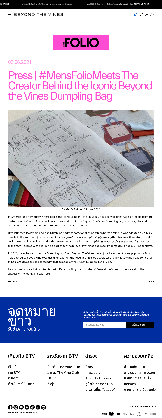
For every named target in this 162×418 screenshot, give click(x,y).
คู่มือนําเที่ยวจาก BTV (99, 384)
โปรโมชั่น (53, 378)
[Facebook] (10, 407)
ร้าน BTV (14, 372)
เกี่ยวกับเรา (15, 367)
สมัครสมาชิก (138, 325)
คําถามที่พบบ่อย (134, 367)
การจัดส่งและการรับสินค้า (141, 372)
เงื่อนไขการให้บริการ (21, 384)
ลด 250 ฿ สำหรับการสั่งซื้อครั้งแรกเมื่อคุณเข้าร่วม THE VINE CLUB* (110, 4)
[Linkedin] (38, 407)
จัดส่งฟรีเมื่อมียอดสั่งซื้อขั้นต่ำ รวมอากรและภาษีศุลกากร (40, 4)
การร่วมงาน (93, 372)
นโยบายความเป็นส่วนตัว (140, 389)
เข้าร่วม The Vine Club (63, 372)
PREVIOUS (12, 281)
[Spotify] (43, 407)
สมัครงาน (14, 378)
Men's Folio (72, 209)
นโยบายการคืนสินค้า (137, 378)
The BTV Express (98, 378)
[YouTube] (21, 407)
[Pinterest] (27, 407)
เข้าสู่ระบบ (53, 384)
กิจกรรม (90, 367)
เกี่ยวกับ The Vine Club (63, 367)
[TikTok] (32, 407)
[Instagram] (15, 407)
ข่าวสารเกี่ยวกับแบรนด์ (100, 389)
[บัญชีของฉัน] (146, 14)
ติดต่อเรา (130, 384)
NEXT (151, 281)
